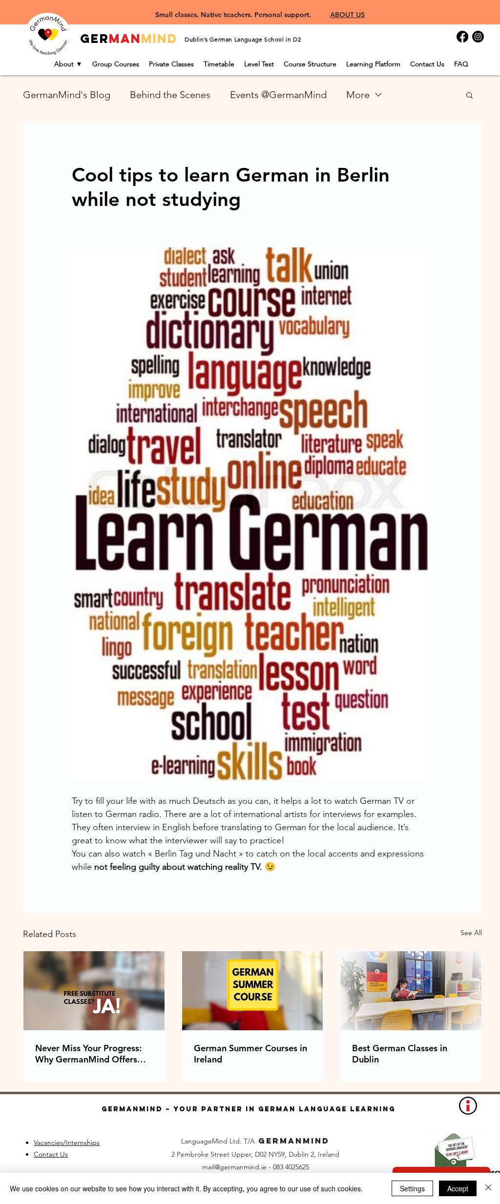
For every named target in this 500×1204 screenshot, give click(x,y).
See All (471, 932)
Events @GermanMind (278, 95)
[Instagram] (478, 36)
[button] (469, 95)
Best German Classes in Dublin (399, 1053)
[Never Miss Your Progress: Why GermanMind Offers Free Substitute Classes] (94, 990)
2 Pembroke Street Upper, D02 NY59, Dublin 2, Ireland (255, 1154)
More (358, 95)
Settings (412, 1188)
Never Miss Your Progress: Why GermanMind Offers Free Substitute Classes (88, 1053)
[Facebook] (462, 36)
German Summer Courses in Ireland (250, 1053)
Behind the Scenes (170, 95)
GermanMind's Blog (66, 95)
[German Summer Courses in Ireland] (252, 990)
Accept (457, 1188)
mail (208, 1167)
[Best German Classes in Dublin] (410, 990)
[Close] (488, 1188)
